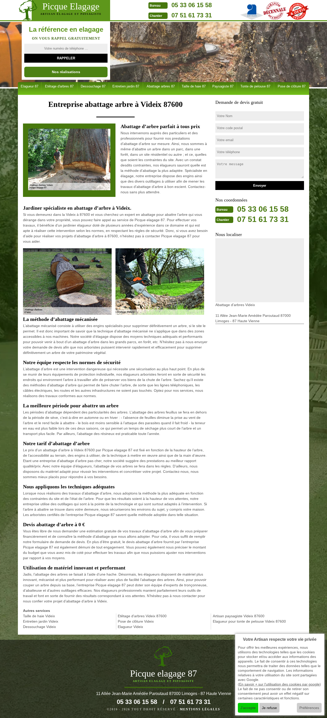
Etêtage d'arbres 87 (59, 86)
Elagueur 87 (29, 86)
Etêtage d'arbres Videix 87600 (142, 616)
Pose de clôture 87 (292, 86)
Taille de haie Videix (39, 616)
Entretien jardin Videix (40, 621)
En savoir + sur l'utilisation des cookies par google (279, 684)
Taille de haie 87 (194, 86)
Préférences (309, 708)
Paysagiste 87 (222, 86)
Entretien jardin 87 (125, 86)
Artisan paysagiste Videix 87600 (238, 616)
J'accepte (248, 708)
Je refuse (269, 708)
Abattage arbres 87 (161, 86)
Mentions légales (200, 709)
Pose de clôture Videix (136, 621)
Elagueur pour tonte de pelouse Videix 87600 (249, 621)
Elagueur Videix (130, 627)
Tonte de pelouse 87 (255, 86)
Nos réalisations (66, 72)
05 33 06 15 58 (191, 5)
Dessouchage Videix (39, 627)
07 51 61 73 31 (191, 15)
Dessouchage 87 (93, 86)
